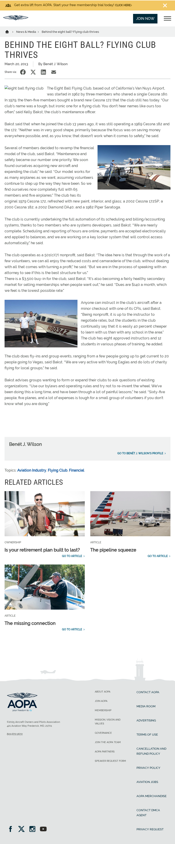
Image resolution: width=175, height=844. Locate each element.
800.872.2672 (15, 734)
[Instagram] (34, 829)
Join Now (145, 18)
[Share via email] (54, 72)
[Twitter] (23, 829)
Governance (103, 732)
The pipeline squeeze (113, 550)
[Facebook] (12, 829)
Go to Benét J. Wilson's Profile (140, 453)
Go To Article (72, 556)
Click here (123, 5)
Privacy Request (150, 829)
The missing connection (30, 623)
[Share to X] (33, 72)
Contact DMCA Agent (148, 812)
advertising (146, 720)
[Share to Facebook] (23, 72)
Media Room (145, 706)
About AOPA (102, 691)
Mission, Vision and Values (108, 721)
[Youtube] (43, 829)
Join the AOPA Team (108, 742)
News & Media (26, 31)
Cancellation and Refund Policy (151, 751)
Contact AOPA (147, 692)
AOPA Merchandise (151, 796)
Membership (103, 710)
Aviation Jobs (147, 782)
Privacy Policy (148, 768)
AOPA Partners (105, 751)
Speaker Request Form (110, 760)
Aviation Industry (31, 470)
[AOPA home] (15, 19)
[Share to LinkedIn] (43, 72)
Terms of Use (147, 734)
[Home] (10, 31)
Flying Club (57, 470)
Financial (76, 470)
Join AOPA (101, 701)
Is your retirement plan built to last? (42, 550)
